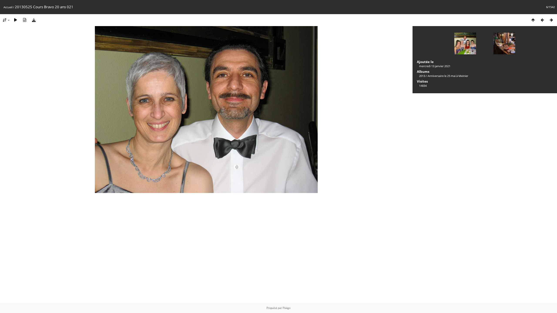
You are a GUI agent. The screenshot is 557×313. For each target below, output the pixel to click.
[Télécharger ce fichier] (33, 19)
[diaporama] (15, 19)
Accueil (7, 7)
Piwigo (286, 308)
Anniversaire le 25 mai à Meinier (448, 76)
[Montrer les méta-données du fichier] (24, 19)
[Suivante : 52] (551, 19)
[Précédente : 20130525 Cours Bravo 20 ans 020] (542, 19)
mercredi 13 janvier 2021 (434, 66)
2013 (422, 76)
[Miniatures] (533, 19)
